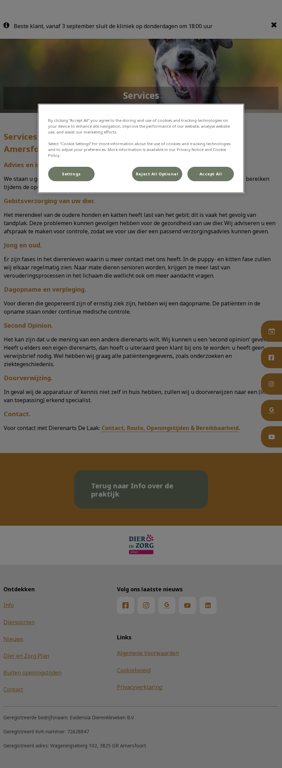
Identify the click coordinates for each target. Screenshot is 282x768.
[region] (141, 148)
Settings (71, 173)
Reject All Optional (157, 173)
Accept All (210, 173)
